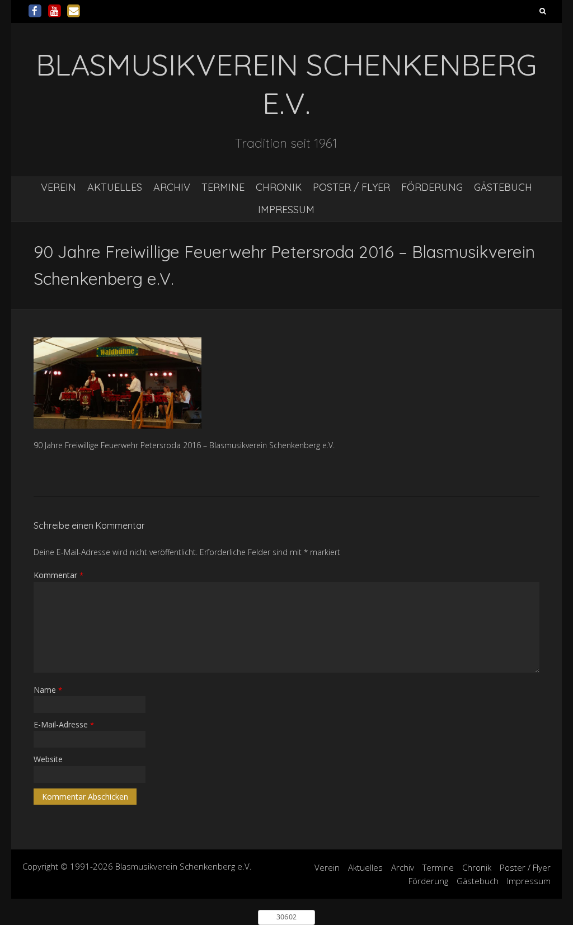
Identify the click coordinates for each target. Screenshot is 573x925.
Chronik (279, 187)
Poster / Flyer (351, 187)
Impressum (286, 209)
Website (48, 759)
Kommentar (58, 575)
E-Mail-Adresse (64, 724)
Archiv (171, 187)
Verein (58, 187)
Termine (223, 187)
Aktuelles (114, 187)
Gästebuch (503, 187)
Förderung (432, 187)
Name (48, 689)
